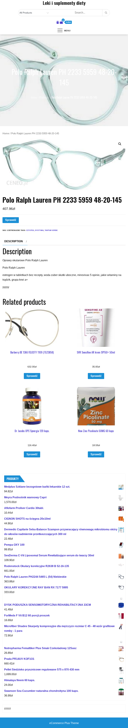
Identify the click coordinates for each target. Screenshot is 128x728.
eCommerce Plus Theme (64, 723)
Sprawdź (10, 220)
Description (13, 241)
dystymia (39, 230)
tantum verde (51, 230)
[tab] (15, 241)
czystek (30, 230)
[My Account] (57, 22)
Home (5, 133)
